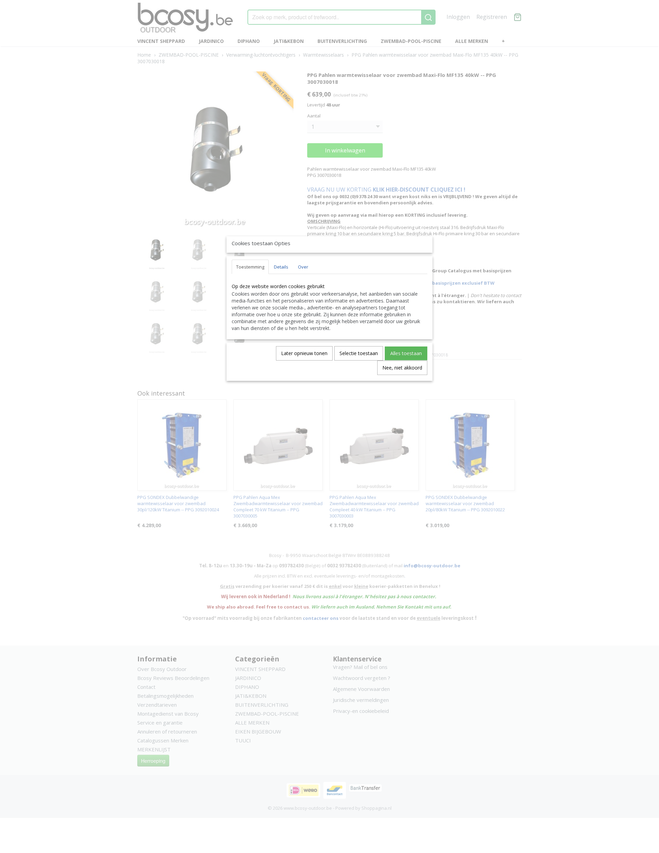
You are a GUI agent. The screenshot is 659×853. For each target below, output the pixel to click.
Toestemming (250, 267)
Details (281, 267)
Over (303, 267)
